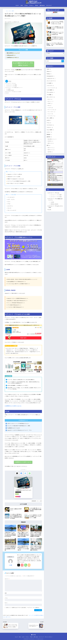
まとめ (49, 209)
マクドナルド (50, 125)
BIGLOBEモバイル (52, 139)
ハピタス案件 (50, 89)
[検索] (62, 61)
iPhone (36, 5)
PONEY (50, 103)
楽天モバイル (51, 149)
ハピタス (26, 5)
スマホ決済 (50, 83)
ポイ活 (49, 120)
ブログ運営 (50, 94)
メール (6, 597)
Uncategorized (50, 76)
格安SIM (49, 136)
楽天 (48, 145)
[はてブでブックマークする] (25, 473)
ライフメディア (51, 115)
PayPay (49, 73)
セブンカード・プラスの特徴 (56, 196)
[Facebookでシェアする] (21, 473)
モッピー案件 (50, 129)
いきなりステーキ (51, 78)
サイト (6, 602)
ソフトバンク (50, 85)
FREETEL (50, 141)
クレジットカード (51, 80)
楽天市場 (50, 151)
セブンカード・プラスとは (11, 83)
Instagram (22, 566)
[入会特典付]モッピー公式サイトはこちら (13, 405)
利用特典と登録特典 (11, 90)
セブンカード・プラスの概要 (12, 84)
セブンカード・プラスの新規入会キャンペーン (14, 87)
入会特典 (52, 202)
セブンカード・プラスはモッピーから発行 (13, 91)
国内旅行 (49, 134)
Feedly (26, 566)
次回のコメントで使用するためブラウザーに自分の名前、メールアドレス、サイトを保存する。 (23, 607)
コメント (7, 578)
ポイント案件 (39, 501)
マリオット (31, 5)
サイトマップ (48, 5)
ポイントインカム (52, 109)
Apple (49, 69)
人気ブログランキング (55, 13)
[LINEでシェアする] (29, 473)
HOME (34, 634)
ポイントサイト (51, 97)
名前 (6, 593)
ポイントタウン (51, 111)
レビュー (49, 132)
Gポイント (50, 101)
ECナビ (50, 99)
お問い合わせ (42, 5)
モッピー (17, 5)
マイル (49, 122)
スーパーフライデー (52, 87)
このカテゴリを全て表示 (55, 181)
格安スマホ (50, 143)
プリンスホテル (50, 92)
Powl (22, 5)
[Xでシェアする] (17, 473)
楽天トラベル (51, 147)
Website (29, 566)
